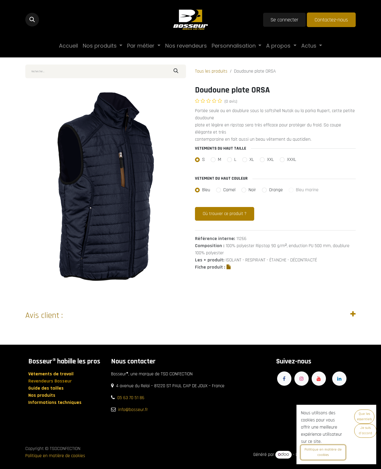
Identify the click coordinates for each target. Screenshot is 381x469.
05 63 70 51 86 (130, 398)
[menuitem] (68, 45)
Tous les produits (211, 71)
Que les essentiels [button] (364, 416)
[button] (32, 19)
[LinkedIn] (339, 378)
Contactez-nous (331, 19)
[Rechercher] (176, 71)
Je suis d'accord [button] (365, 430)
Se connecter (284, 19)
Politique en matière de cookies (55, 456)
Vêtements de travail (51, 374)
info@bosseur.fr (133, 410)
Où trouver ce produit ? (224, 214)
